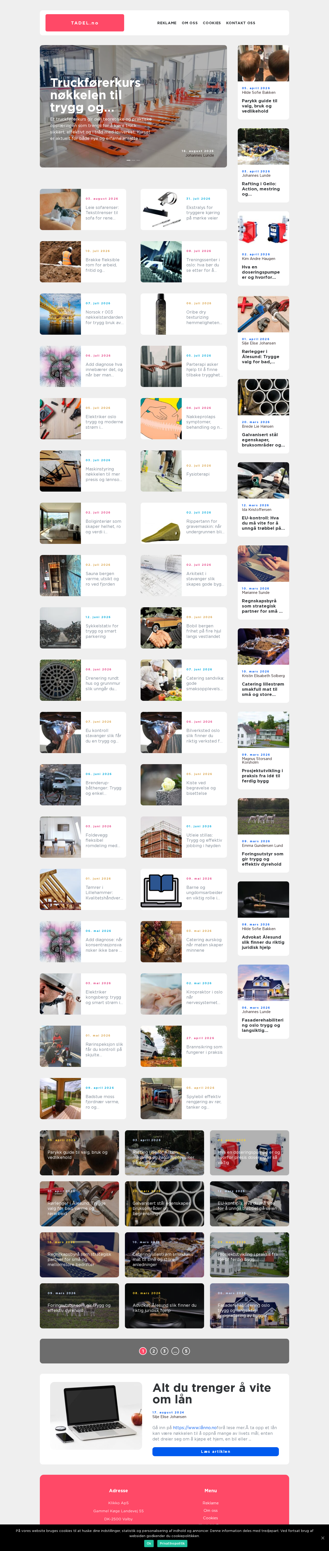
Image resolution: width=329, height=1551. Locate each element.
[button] (129, 160)
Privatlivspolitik (172, 1543)
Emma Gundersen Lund (262, 845)
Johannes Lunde (199, 155)
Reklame (167, 23)
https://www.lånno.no (195, 1427)
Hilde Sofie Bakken (259, 92)
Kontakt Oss (240, 23)
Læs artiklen (215, 1451)
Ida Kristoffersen (256, 509)
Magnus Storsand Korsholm (257, 760)
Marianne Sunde (256, 592)
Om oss (190, 23)
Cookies (212, 23)
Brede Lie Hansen (257, 426)
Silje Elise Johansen (259, 343)
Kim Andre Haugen (258, 258)
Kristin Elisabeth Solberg (263, 676)
